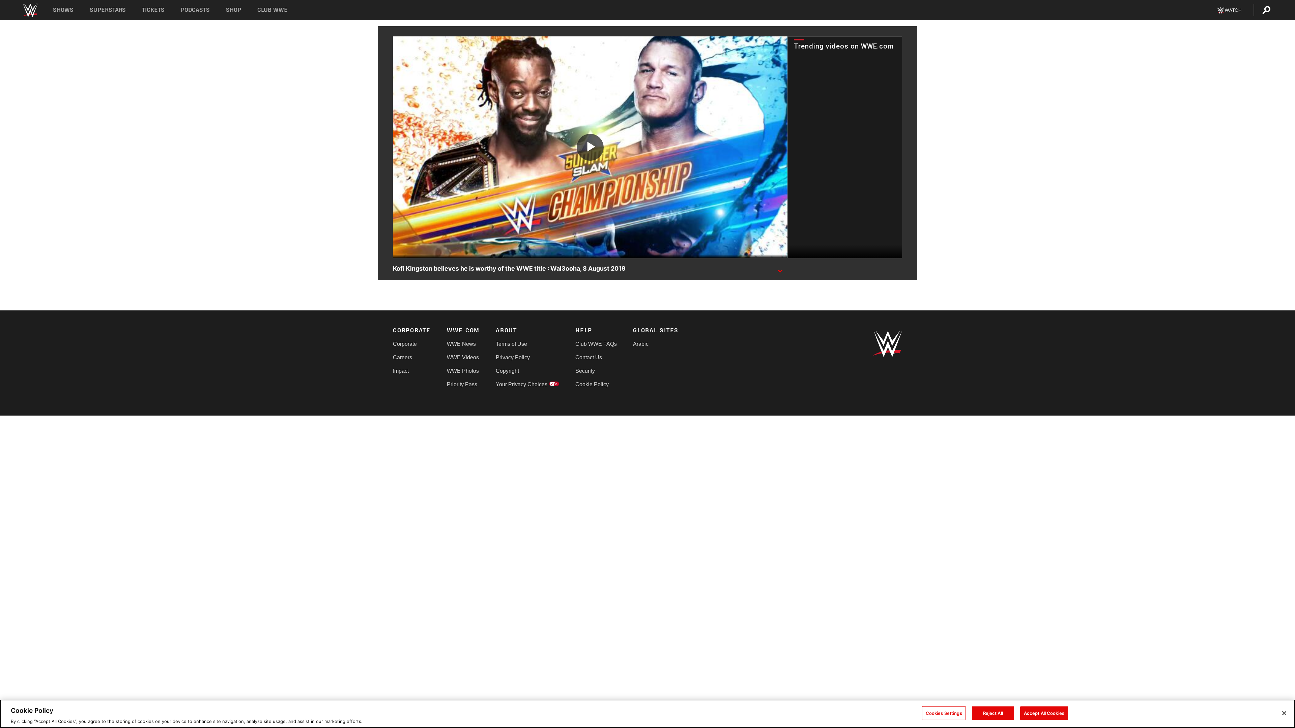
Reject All (993, 713)
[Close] (1284, 713)
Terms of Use (511, 344)
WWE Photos (463, 371)
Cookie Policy (592, 384)
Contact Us (588, 357)
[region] (647, 714)
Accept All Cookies (1044, 713)
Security (585, 371)
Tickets (153, 10)
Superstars (108, 10)
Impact (401, 371)
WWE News (461, 344)
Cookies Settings (944, 713)
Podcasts (195, 10)
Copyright (507, 371)
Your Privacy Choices (521, 384)
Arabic (641, 344)
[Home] (30, 10)
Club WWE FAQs (596, 344)
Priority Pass (462, 384)
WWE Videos (463, 357)
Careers (402, 357)
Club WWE (272, 10)
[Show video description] (780, 269)
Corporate (405, 344)
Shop (233, 10)
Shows (63, 10)
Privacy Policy (513, 357)
